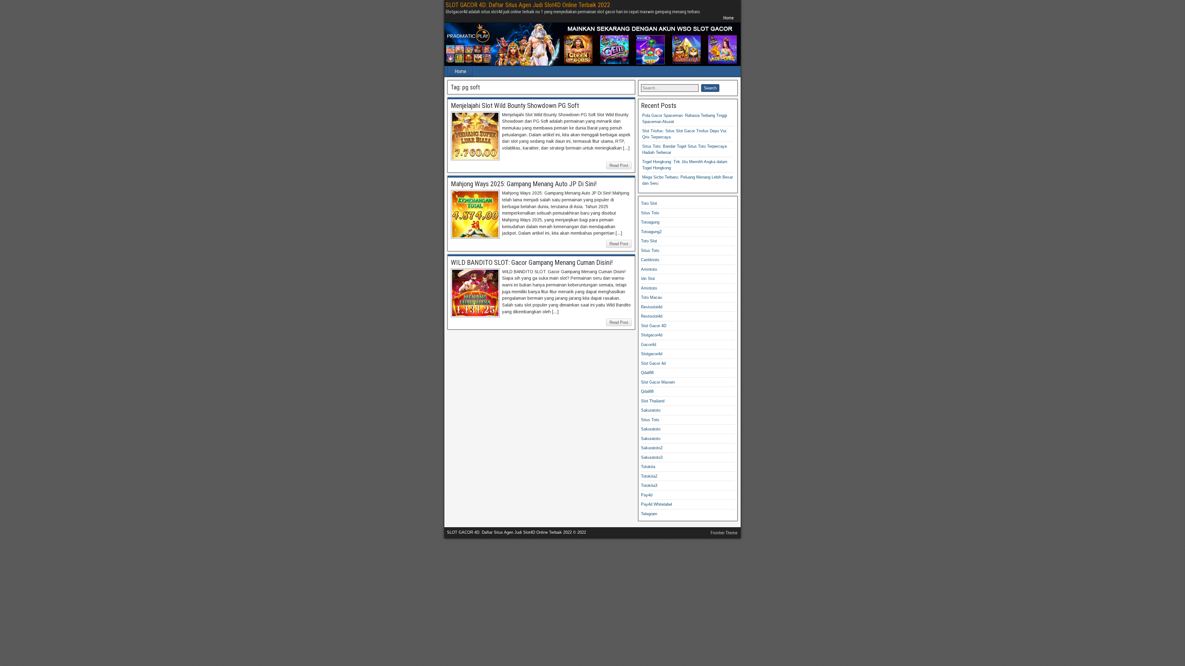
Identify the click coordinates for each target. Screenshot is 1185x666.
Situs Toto (650, 213)
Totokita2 (649, 476)
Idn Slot (648, 278)
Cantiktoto (650, 259)
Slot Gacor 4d (653, 363)
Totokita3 (649, 485)
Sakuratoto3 (652, 457)
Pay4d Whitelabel (656, 504)
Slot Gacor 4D (653, 325)
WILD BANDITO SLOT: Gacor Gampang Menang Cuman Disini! (532, 262)
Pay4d (646, 495)
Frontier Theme (724, 533)
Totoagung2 (651, 231)
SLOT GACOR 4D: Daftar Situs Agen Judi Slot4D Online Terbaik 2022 (528, 5)
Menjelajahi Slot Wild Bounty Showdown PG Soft (515, 105)
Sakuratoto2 (652, 448)
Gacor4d (648, 344)
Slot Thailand (652, 401)
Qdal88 (647, 372)
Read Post (618, 165)
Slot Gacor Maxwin (658, 382)
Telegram (649, 514)
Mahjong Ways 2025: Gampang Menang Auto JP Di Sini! (524, 184)
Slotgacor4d (651, 335)
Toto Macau (651, 297)
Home (728, 17)
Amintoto (649, 269)
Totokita (648, 466)
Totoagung (650, 222)
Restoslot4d (651, 307)
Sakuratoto (650, 410)
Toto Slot (649, 203)
